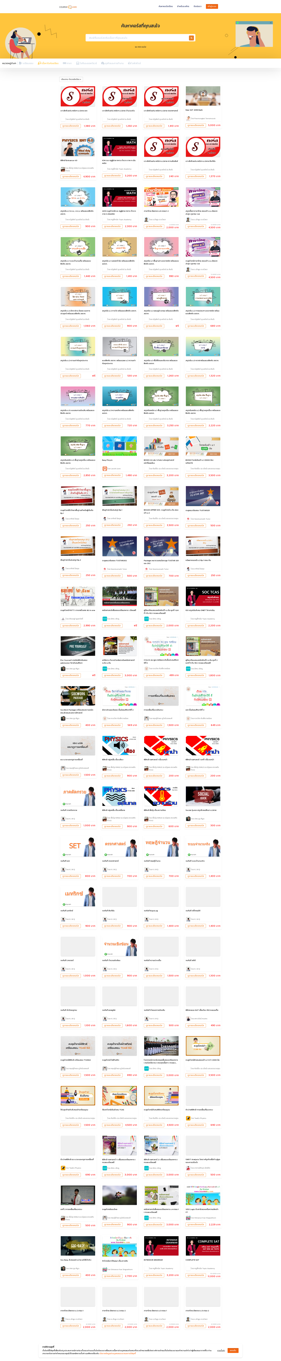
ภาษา (69, 63)
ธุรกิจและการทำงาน (114, 63)
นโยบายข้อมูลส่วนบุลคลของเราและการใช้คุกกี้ (117, 1353)
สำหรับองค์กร (183, 6)
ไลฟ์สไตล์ (136, 63)
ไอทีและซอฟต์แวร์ (88, 63)
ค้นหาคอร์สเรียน (166, 6)
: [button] (70, 79)
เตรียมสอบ (27, 63)
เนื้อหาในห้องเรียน (50, 63)
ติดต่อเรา (198, 6)
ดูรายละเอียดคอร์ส (70, 125)
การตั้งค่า (221, 1350)
